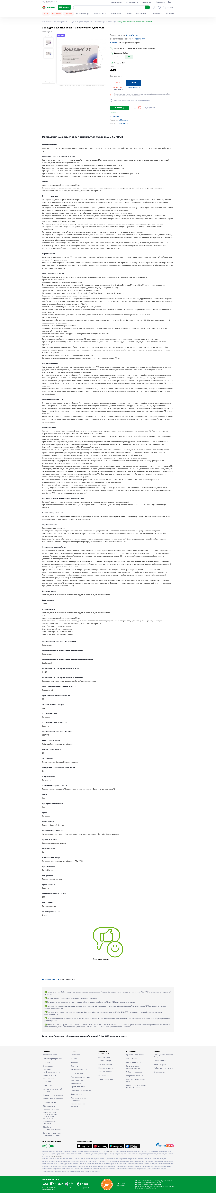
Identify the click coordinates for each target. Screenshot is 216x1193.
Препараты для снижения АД (104, 22)
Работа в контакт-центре (163, 1068)
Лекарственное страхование (77, 1082)
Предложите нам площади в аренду (133, 1067)
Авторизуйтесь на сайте (50, 979)
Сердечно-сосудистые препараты (81, 22)
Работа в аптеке (160, 1061)
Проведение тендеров (135, 1055)
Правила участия (105, 1064)
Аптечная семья (104, 1057)
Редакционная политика (80, 1077)
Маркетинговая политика (53, 1095)
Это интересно (49, 1066)
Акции (46, 14)
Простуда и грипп (100, 14)
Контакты (74, 1066)
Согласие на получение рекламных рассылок (52, 1134)
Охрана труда (159, 1072)
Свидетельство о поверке (81, 1091)
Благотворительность (79, 1070)
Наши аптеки (160, 2)
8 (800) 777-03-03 (56, 1156)
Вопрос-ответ (103, 1076)
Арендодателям (116, 2)
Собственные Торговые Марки (135, 1081)
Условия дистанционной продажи (52, 1090)
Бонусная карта (147, 2)
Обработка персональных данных (52, 1128)
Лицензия (47, 1082)
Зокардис (113, 43)
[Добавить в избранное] (135, 108)
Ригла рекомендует (83, 14)
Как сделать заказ (50, 1055)
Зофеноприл (139, 39)
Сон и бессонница (156, 14)
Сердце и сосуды (115, 14)
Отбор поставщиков (134, 1072)
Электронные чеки (105, 1079)
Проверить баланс (105, 1068)
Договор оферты (49, 1102)
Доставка (46, 1062)
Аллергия (128, 14)
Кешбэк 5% (68, 14)
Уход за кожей (141, 14)
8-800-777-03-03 (50, 1179)
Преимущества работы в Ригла (163, 1056)
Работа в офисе (160, 1065)
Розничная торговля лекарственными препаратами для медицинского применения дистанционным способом (51, 1116)
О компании (75, 1055)
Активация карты (105, 1061)
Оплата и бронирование (52, 1059)
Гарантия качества (78, 1087)
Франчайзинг (131, 1059)
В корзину (119, 108)
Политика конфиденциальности (51, 1071)
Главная (45, 22)
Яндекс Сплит (171, 14)
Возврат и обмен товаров (53, 1099)
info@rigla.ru (152, 1188)
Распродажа (56, 14)
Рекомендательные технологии (78, 1099)
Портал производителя (135, 1062)
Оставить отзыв (77, 1073)
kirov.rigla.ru (111, 1151)
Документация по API (134, 1076)
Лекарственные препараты (58, 22)
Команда (74, 1062)
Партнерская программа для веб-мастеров (136, 1087)
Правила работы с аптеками (78, 1105)
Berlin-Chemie (132, 35)
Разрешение (48, 1085)
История (74, 1059)
